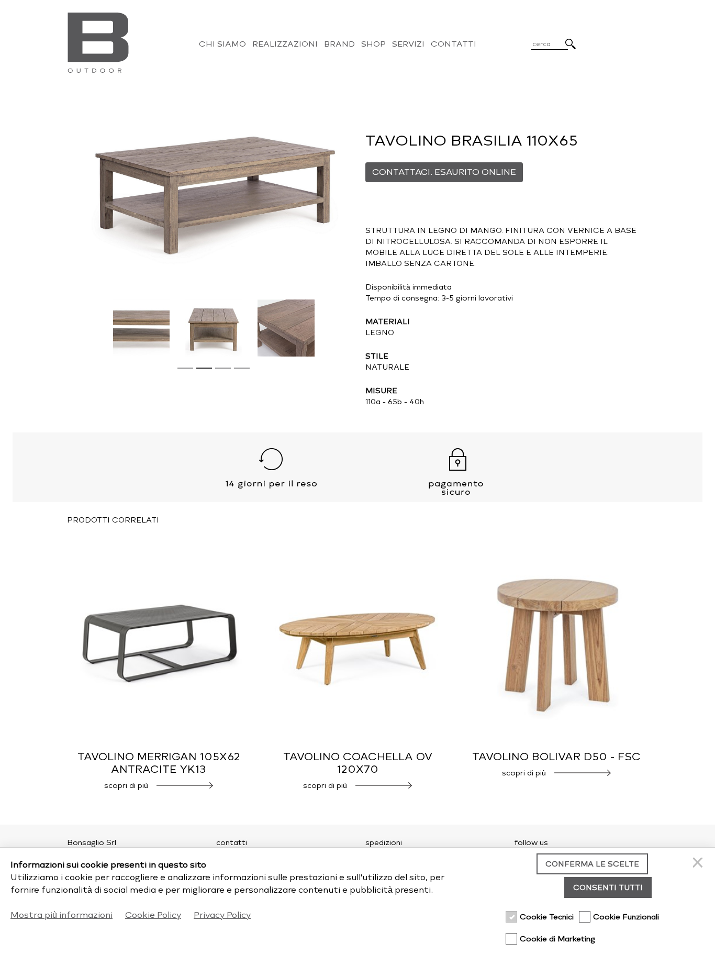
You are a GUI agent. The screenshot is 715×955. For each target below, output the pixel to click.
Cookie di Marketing (557, 939)
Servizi (408, 44)
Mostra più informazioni (61, 915)
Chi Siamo (222, 44)
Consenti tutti (608, 887)
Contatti (453, 44)
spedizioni (383, 842)
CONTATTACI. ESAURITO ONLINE (444, 172)
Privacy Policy (222, 915)
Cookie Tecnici (547, 917)
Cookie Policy (153, 915)
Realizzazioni (285, 44)
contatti (231, 842)
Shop (373, 44)
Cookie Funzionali (626, 917)
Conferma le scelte (592, 864)
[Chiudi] (699, 863)
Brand (339, 44)
